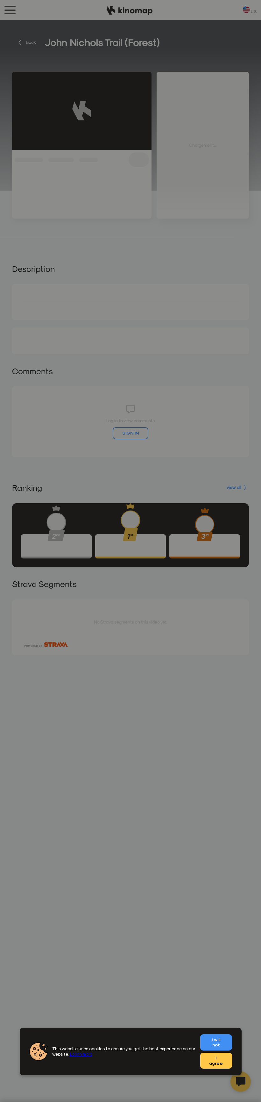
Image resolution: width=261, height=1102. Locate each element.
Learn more (81, 1054)
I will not (216, 1042)
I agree (216, 1060)
